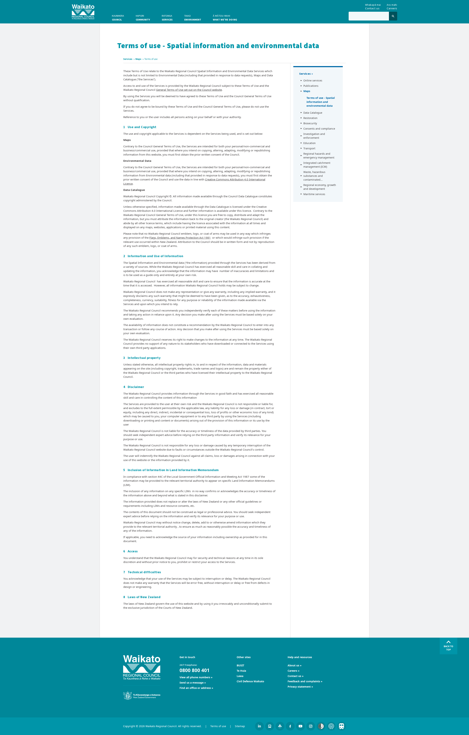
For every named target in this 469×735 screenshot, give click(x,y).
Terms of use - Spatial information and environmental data (320, 101)
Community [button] (143, 17)
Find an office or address (195, 688)
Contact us (373, 6)
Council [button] (118, 17)
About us (293, 665)
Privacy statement (299, 686)
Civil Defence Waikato (250, 681)
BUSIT (240, 665)
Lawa (240, 676)
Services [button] (167, 17)
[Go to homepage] (83, 11)
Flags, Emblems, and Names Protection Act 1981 (180, 237)
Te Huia (241, 670)
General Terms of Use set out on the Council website (189, 90)
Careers (392, 6)
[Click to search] (393, 16)
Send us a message (192, 682)
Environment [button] (192, 17)
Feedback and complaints (304, 681)
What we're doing (225, 17)
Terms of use (218, 726)
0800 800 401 (195, 670)
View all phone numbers (195, 677)
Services (127, 59)
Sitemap (240, 726)
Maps (138, 59)
